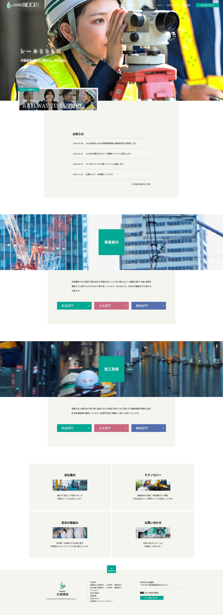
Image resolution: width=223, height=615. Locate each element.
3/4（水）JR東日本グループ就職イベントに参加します (108, 154)
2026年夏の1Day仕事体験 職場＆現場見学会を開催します (111, 143)
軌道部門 (100, 585)
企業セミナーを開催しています (99, 174)
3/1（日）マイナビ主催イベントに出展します (105, 164)
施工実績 (93, 588)
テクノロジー (94, 590)
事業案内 (93, 585)
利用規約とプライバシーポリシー (101, 601)
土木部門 (109, 585)
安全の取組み (94, 593)
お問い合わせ (94, 598)
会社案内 (93, 582)
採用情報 (93, 596)
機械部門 (117, 585)
